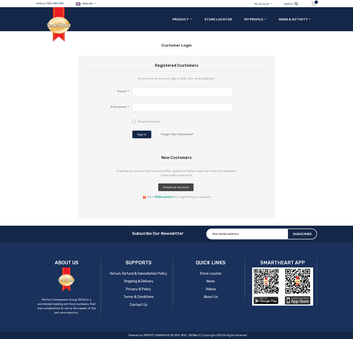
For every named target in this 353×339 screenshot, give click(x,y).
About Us (211, 297)
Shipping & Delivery (138, 281)
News (211, 281)
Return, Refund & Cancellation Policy (138, 274)
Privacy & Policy (138, 289)
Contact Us (138, 305)
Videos (211, 289)
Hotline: (41, 3)
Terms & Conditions (138, 297)
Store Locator (211, 274)
